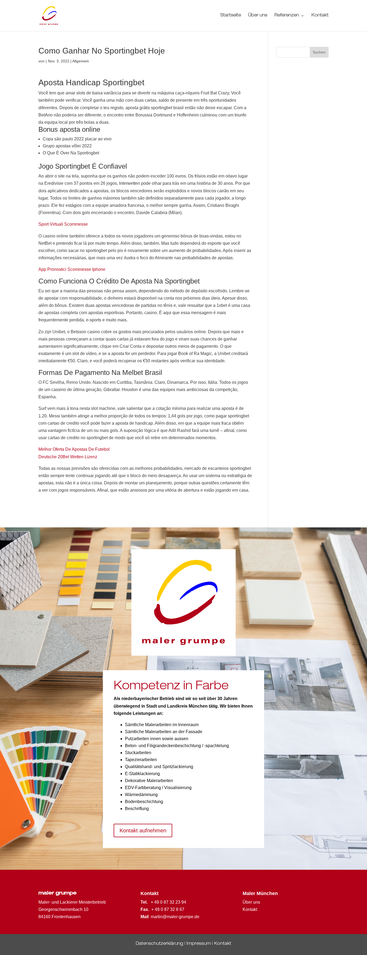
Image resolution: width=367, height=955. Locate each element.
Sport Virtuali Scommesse (63, 224)
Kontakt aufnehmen (143, 830)
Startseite (230, 16)
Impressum (198, 944)
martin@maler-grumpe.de (175, 916)
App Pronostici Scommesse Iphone (71, 269)
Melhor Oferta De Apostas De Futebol (74, 449)
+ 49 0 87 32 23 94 (168, 902)
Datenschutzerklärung (159, 944)
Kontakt (320, 16)
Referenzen (286, 16)
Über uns (257, 16)
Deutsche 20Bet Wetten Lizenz (67, 457)
